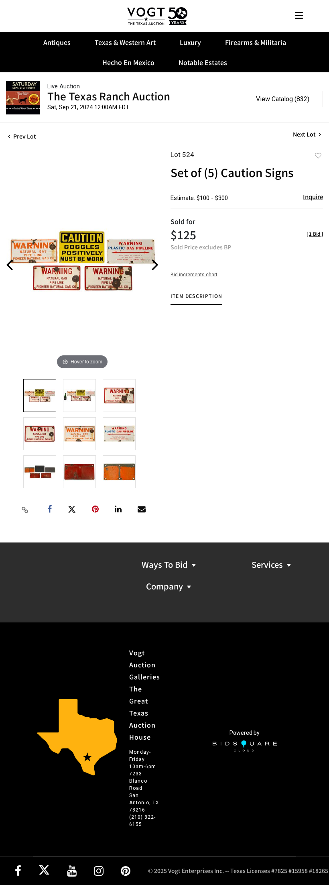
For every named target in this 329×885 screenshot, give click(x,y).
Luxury (190, 42)
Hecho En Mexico (128, 62)
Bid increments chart (194, 274)
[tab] (196, 299)
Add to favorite (318, 155)
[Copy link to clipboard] (25, 509)
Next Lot (305, 134)
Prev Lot (24, 136)
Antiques (57, 42)
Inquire (313, 196)
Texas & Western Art (125, 42)
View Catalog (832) (282, 99)
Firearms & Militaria (255, 42)
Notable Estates (203, 62)
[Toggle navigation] (299, 16)
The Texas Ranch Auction (108, 95)
